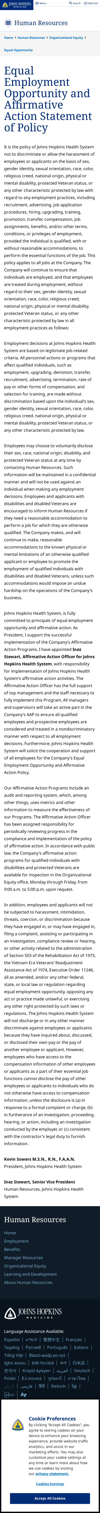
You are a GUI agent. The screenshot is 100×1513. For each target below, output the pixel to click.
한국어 (10, 1370)
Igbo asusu (15, 1363)
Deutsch (82, 1370)
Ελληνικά (32, 1378)
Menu (40, 4)
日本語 (79, 1363)
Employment (16, 1241)
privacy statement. (52, 1473)
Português (57, 1347)
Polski (10, 1378)
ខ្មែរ (74, 1386)
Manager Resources (23, 1257)
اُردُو (9, 1386)
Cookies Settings (50, 1483)
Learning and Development (30, 1274)
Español (11, 1339)
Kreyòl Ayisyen (37, 1370)
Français (74, 1339)
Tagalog (11, 1347)
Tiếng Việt (13, 1355)
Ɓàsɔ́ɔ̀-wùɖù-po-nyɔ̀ (47, 1355)
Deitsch (58, 1386)
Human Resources (41, 22)
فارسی (27, 1386)
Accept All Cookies (50, 1498)
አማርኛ (31, 1339)
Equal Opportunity (18, 50)
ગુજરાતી (55, 1378)
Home (8, 37)
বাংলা (63, 1363)
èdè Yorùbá (43, 1363)
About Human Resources (28, 1282)
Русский (33, 1347)
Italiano (81, 1347)
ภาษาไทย (76, 1378)
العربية (62, 1370)
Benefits (12, 1249)
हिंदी (42, 1386)
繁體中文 (51, 1339)
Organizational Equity (66, 37)
